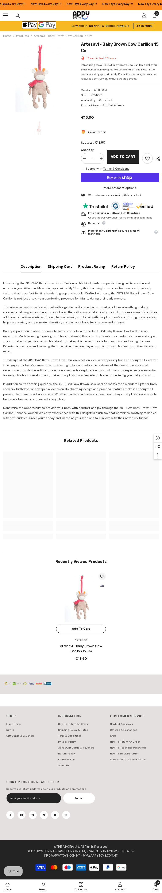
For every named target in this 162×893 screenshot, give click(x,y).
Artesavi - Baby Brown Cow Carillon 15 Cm (81, 648)
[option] (39, 77)
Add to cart (123, 157)
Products (22, 36)
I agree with (94, 168)
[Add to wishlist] (102, 576)
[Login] (144, 15)
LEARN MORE (144, 26)
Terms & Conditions (116, 168)
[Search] (17, 15)
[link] (147, 158)
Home (7, 36)
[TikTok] (44, 815)
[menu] (5, 15)
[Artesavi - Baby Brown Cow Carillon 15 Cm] (81, 597)
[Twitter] (66, 815)
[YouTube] (55, 815)
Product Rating (91, 266)
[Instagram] (22, 815)
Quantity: (87, 150)
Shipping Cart (60, 266)
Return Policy (123, 266)
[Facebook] (10, 815)
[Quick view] (102, 586)
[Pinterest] (33, 815)
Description (31, 266)
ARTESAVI (100, 90)
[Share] (156, 159)
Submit (79, 798)
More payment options (120, 188)
